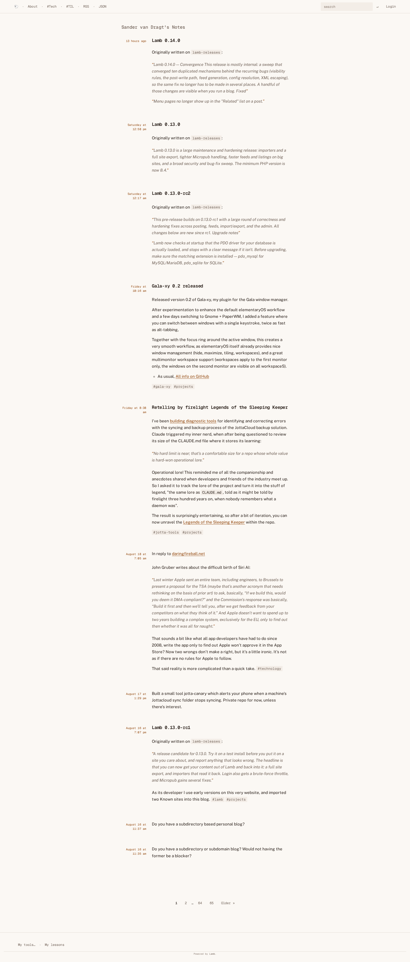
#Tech (52, 6)
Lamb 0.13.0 (166, 124)
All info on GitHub (192, 376)
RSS (86, 6)
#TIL (70, 6)
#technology (269, 668)
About (32, 6)
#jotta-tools (166, 532)
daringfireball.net (188, 553)
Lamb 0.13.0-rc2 (171, 193)
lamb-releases (206, 52)
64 (200, 903)
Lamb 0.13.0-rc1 (171, 727)
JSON (103, 6)
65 (212, 903)
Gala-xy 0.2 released (177, 286)
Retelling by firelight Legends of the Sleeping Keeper (220, 407)
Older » (228, 903)
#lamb (217, 799)
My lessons (54, 945)
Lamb (212, 953)
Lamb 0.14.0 (166, 40)
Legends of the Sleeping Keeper (214, 522)
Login (391, 6)
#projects (183, 386)
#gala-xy (161, 386)
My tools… (26, 945)
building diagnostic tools (193, 421)
